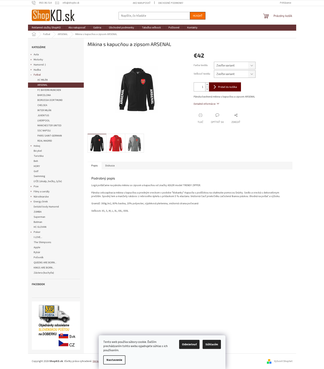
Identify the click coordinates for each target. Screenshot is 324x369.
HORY (37, 166)
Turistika (39, 156)
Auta (36, 54)
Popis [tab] (94, 166)
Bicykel (38, 151)
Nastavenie (114, 360)
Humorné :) (40, 65)
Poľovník (39, 257)
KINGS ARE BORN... (44, 268)
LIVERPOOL (43, 120)
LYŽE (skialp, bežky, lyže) (48, 181)
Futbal (37, 75)
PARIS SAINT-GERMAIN (49, 136)
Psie (36, 186)
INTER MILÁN (44, 110)
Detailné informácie (205, 104)
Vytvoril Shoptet (283, 361)
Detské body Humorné (46, 207)
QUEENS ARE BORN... (45, 262)
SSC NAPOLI (44, 131)
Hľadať (197, 15)
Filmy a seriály (42, 191)
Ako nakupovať (142, 3)
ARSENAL (42, 85)
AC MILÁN (42, 80)
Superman (39, 217)
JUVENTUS (43, 115)
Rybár (37, 252)
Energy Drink (41, 202)
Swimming (39, 176)
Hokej (37, 146)
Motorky (38, 60)
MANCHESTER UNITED (49, 125)
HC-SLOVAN (40, 227)
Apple (37, 247)
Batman (38, 222)
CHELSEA (42, 105)
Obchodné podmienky (170, 3)
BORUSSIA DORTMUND (50, 100)
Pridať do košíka (227, 86)
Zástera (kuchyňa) (44, 273)
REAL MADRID (44, 141)
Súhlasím (211, 344)
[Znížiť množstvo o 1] (207, 89)
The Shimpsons (42, 242)
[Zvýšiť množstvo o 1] (207, 85)
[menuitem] (46, 28)
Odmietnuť (189, 344)
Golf (36, 171)
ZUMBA (38, 212)
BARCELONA (44, 95)
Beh (36, 161)
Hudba (37, 70)
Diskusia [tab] (110, 166)
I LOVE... (38, 237)
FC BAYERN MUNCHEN (49, 90)
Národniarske (41, 197)
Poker (37, 232)
